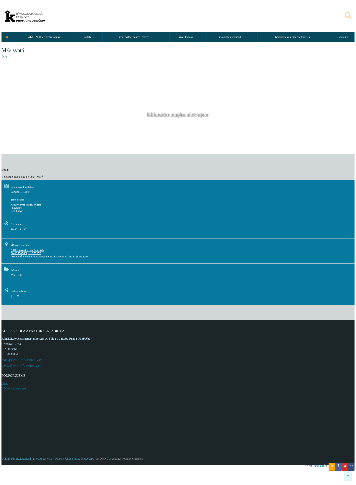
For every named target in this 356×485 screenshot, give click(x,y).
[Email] (351, 467)
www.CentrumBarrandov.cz (21, 366)
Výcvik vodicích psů (13, 388)
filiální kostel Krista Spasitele (27, 250)
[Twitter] (18, 296)
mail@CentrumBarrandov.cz (21, 360)
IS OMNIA (103, 458)
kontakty (343, 37)
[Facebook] (12, 296)
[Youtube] (345, 467)
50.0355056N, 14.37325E (26, 253)
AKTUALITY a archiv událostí (44, 37)
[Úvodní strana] (7, 37)
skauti (4, 383)
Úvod (4, 56)
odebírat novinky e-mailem (127, 458)
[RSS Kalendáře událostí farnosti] (332, 467)
